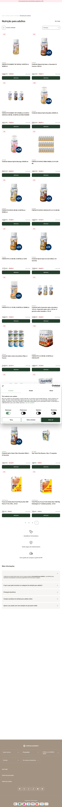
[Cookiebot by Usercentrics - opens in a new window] (53, 386)
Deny (11, 420)
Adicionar (16, 78)
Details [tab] (31, 390)
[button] (31, 753)
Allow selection (31, 420)
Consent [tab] (10, 390)
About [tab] (51, 390)
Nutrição (16, 15)
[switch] (23, 413)
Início (3, 15)
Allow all (50, 420)
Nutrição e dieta (9, 15)
